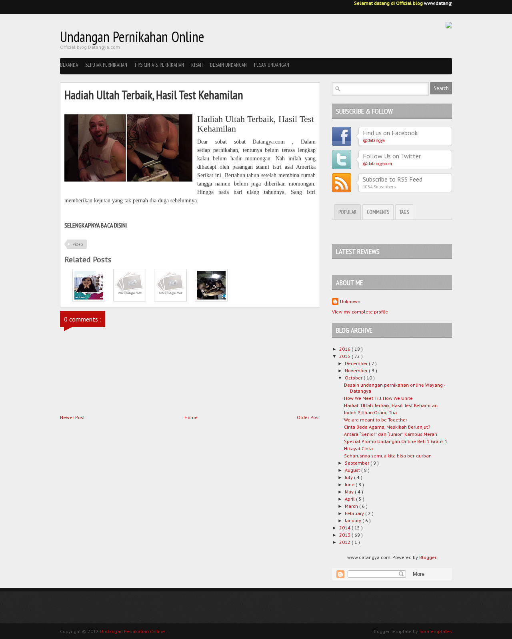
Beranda (69, 65)
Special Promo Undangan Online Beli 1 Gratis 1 (396, 441)
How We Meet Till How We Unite (378, 398)
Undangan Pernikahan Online (132, 36)
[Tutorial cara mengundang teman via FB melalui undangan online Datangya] (129, 300)
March (352, 506)
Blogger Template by (412, 631)
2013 (345, 535)
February (355, 513)
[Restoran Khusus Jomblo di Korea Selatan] (170, 300)
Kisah (197, 65)
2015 (345, 356)
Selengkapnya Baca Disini (95, 225)
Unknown (350, 301)
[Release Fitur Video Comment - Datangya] (88, 300)
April (350, 499)
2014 (345, 528)
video (78, 244)
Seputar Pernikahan (106, 65)
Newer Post (72, 417)
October (354, 378)
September (357, 463)
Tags (404, 212)
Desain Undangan (228, 65)
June (350, 484)
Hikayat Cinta (358, 448)
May (350, 492)
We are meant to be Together (375, 420)
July (349, 477)
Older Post (308, 417)
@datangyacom (377, 163)
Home (191, 417)
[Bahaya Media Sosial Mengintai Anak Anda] (211, 300)
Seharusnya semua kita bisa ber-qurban (388, 456)
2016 (345, 349)
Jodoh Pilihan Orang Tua (370, 412)
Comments (378, 212)
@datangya (374, 140)
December (357, 363)
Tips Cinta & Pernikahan (159, 65)
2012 (345, 542)
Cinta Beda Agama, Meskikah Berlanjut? (387, 427)
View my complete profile (360, 312)
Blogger (427, 557)
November (357, 370)
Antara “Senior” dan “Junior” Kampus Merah (390, 434)
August (353, 470)
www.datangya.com (442, 3)
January (353, 520)
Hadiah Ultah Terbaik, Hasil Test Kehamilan (391, 405)
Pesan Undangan (271, 65)
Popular (347, 212)
